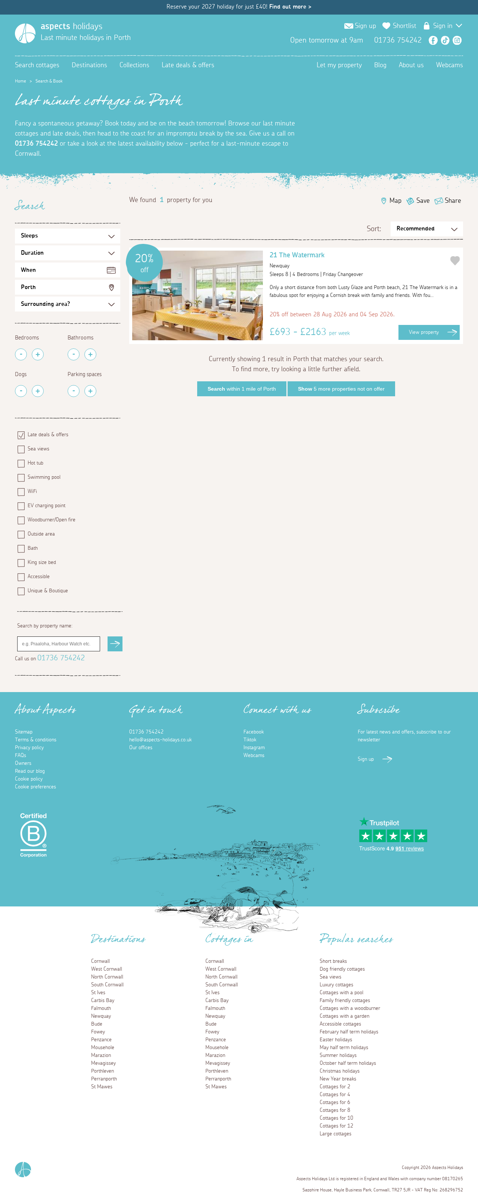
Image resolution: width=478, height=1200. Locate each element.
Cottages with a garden (344, 1016)
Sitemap (23, 732)
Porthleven (102, 1071)
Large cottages (335, 1134)
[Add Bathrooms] (90, 354)
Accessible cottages (340, 1024)
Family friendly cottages (345, 1000)
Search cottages (37, 65)
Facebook (433, 40)
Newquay (101, 1016)
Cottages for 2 (335, 1086)
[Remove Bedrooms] (21, 354)
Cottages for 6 (335, 1102)
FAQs (20, 755)
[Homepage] (25, 33)
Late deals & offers (188, 65)
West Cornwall (106, 969)
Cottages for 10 (336, 1118)
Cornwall (100, 961)
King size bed (42, 562)
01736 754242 (36, 143)
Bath (33, 548)
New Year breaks (338, 1079)
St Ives (98, 992)
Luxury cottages (336, 984)
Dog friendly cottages (342, 969)
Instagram (457, 40)
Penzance (101, 1039)
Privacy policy (29, 747)
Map (395, 201)
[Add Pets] (38, 391)
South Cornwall (107, 984)
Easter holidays (336, 1039)
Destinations (89, 65)
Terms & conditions (35, 739)
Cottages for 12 (336, 1126)
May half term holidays (344, 1047)
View (424, 332)
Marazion (101, 1055)
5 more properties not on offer (341, 389)
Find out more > (290, 7)
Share (453, 201)
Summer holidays (338, 1055)
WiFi (32, 491)
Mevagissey (103, 1063)
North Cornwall (107, 977)
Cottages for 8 (335, 1110)
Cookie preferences (35, 787)
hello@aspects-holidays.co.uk (160, 739)
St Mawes (101, 1086)
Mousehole (102, 1047)
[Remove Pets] (21, 391)
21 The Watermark (297, 260)
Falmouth (101, 1008)
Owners (23, 763)
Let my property (339, 65)
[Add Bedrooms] (38, 354)
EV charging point (46, 505)
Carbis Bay (102, 1000)
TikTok (445, 40)
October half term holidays (348, 1063)
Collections (134, 65)
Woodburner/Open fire (51, 520)
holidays (71, 26)
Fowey (98, 1032)
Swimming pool (44, 477)
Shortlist (404, 26)
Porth (28, 287)
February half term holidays (349, 1032)
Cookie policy (29, 779)
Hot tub (35, 463)
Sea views (38, 449)
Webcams (449, 65)
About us (411, 65)
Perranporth (104, 1079)
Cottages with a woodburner (350, 1008)
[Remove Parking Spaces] (74, 391)
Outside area (41, 534)
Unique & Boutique (48, 590)
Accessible (39, 576)
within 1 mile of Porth (242, 389)
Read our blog (30, 771)
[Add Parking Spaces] (90, 391)
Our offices (140, 747)
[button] (253, 295)
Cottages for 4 (335, 1094)
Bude (96, 1024)
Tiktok (249, 739)
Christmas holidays (340, 1071)
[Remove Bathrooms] (74, 354)
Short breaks (333, 961)
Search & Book (48, 81)
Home (20, 81)
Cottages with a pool (341, 992)
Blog (380, 65)
